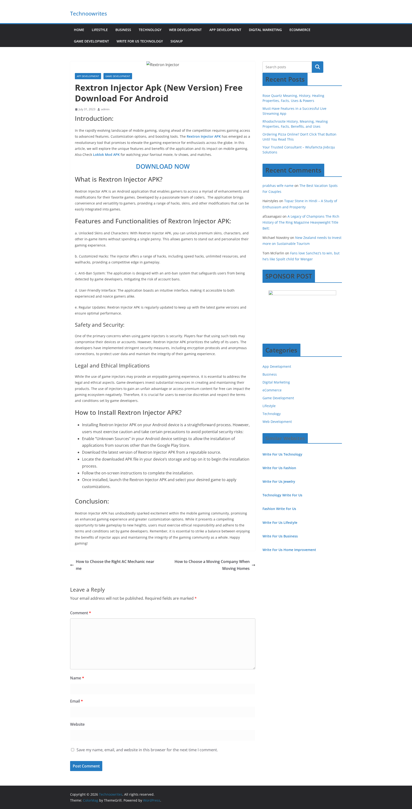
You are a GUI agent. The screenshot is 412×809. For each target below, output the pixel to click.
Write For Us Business (280, 536)
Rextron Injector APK (204, 136)
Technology (150, 29)
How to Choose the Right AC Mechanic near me (115, 565)
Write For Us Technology (140, 41)
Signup (176, 41)
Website (77, 724)
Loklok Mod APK (106, 154)
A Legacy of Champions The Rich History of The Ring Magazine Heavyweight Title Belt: (301, 222)
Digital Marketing (265, 29)
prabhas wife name (278, 185)
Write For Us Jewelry (279, 481)
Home (79, 29)
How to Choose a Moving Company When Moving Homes (212, 565)
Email (76, 701)
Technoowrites (88, 13)
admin (105, 109)
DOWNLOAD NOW (163, 166)
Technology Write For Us (282, 495)
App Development (225, 29)
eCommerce (299, 29)
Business (123, 29)
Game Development (91, 41)
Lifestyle (100, 29)
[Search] (317, 67)
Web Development (185, 29)
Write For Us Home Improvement (289, 549)
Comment (80, 612)
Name (77, 678)
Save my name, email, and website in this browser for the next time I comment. (147, 749)
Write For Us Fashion (279, 468)
